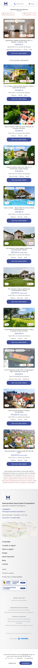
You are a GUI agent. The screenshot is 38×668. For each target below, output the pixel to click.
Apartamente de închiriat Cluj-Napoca (19, 610)
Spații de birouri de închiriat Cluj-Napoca (19, 619)
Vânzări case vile (19, 598)
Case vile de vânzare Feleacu (19, 600)
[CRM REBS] (23, 638)
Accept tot (25, 663)
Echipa (4, 553)
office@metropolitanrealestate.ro (13, 511)
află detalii (25, 654)
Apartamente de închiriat (19, 607)
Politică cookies (8, 573)
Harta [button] (31, 35)
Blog (4, 560)
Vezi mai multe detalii (19, 53)
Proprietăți (6, 542)
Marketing (29, 658)
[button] (34, 14)
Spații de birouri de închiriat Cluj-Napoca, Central (19, 625)
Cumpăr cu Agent (8, 545)
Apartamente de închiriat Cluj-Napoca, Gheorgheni (19, 612)
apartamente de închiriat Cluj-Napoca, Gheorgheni (19, 482)
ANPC (4, 569)
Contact (5, 564)
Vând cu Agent (7, 549)
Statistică (20, 658)
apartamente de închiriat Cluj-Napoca (22, 480)
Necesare (10, 658)
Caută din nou (8, 14)
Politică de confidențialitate (12, 577)
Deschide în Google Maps (11, 517)
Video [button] (24, 35)
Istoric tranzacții (8, 557)
